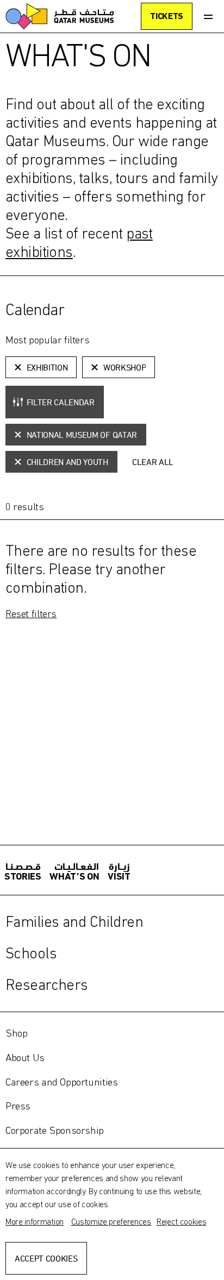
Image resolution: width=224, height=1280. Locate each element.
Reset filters (31, 613)
